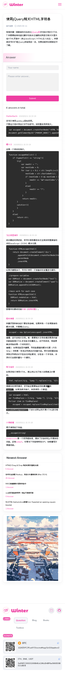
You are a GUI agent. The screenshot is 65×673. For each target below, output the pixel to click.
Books (46, 620)
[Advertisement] (32, 548)
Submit (32, 98)
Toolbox (20, 627)
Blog (34, 620)
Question (21, 620)
